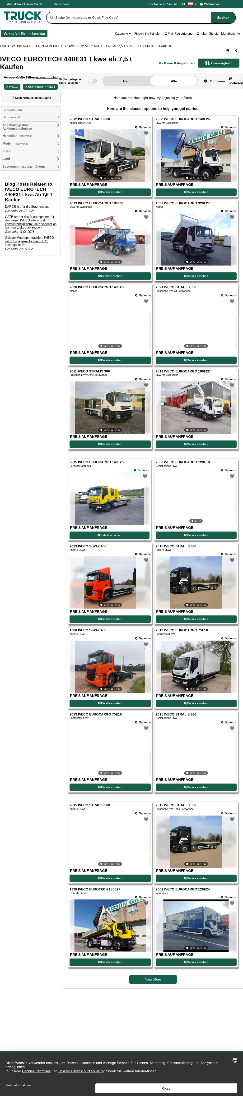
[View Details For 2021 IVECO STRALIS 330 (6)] (196, 324)
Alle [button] (174, 81)
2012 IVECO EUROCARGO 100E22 (183, 371)
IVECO (13, 86)
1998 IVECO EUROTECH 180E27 (95, 889)
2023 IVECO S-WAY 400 (88, 546)
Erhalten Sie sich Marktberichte (218, 33)
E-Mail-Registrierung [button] (178, 33)
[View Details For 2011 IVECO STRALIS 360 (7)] (110, 407)
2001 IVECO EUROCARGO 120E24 (183, 889)
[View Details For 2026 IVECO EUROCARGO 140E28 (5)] (110, 324)
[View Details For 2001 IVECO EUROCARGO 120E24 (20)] (196, 925)
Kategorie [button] (121, 33)
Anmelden (14, 4)
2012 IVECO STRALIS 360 (90, 119)
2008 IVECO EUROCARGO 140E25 (183, 119)
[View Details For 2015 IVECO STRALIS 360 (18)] (196, 842)
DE (184, 4)
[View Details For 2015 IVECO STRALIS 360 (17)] (110, 842)
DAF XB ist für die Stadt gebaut (27, 206)
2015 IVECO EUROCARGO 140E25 (97, 462)
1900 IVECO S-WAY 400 (88, 630)
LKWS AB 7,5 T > (116, 46)
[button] (213, 81)
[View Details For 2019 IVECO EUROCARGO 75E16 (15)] (110, 751)
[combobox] (145, 17)
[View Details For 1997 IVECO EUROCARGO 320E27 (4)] (196, 239)
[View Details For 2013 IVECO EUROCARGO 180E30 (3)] (110, 239)
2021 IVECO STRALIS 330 (176, 287)
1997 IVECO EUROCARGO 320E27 (183, 203)
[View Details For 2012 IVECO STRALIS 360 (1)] (110, 155)
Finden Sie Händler (147, 33)
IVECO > (136, 46)
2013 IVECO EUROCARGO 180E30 (97, 203)
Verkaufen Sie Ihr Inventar (25, 34)
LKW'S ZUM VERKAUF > (85, 46)
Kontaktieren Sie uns (163, 4)
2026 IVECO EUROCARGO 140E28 (97, 287)
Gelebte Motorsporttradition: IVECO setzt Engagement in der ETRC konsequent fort (29, 241)
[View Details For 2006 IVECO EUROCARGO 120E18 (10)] (196, 498)
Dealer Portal (33, 4)
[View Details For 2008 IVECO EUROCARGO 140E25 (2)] (196, 155)
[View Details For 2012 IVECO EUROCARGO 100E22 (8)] (196, 407)
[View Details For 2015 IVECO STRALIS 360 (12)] (196, 582)
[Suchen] (52, 17)
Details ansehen (111, 192)
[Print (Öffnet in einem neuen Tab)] (227, 51)
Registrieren (62, 4)
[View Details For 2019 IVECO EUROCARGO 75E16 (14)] (196, 667)
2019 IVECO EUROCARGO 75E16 (182, 630)
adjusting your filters (177, 98)
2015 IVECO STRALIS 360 (176, 546)
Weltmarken (212, 4)
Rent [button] (127, 81)
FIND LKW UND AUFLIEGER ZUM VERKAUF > (33, 46)
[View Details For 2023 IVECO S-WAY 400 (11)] (110, 582)
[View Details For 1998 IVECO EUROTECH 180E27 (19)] (110, 925)
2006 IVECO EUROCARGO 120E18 (183, 462)
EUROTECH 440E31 (41, 86)
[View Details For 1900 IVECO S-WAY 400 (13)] (110, 667)
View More (153, 979)
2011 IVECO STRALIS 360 (90, 371)
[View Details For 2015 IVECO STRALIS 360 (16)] (196, 751)
